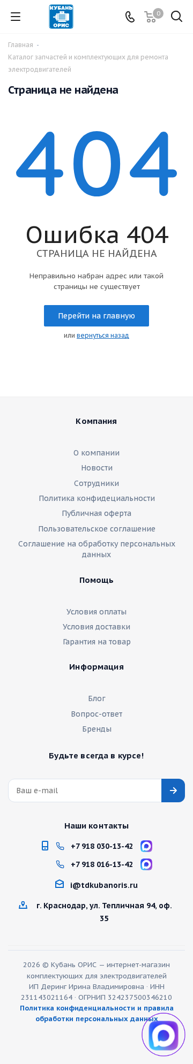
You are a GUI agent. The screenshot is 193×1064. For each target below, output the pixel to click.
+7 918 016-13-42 (102, 864)
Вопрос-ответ (96, 714)
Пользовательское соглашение (96, 529)
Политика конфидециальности (97, 498)
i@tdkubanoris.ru (104, 885)
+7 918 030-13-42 (102, 846)
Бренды (97, 729)
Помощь (96, 580)
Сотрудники (96, 483)
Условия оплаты (96, 612)
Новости (97, 468)
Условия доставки (96, 627)
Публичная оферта (96, 513)
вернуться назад (103, 335)
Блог (97, 698)
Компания (96, 421)
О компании (96, 453)
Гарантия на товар (97, 642)
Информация (96, 667)
